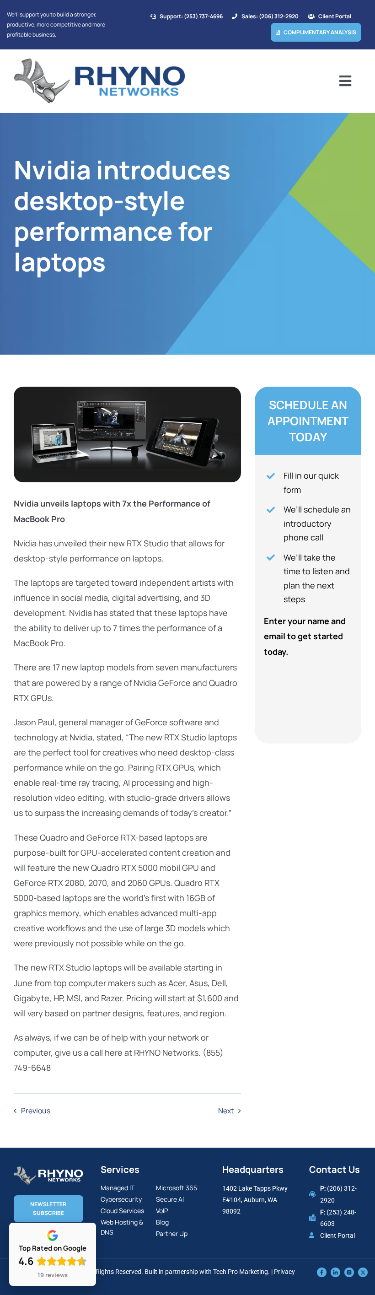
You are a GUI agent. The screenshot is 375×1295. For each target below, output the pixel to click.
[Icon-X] (363, 1271)
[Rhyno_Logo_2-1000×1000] (99, 61)
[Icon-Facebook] (322, 1271)
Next (226, 1111)
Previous (35, 1111)
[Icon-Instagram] (349, 1271)
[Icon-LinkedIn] (335, 1271)
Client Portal (337, 1235)
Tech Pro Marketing (240, 1271)
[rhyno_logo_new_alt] (48, 1170)
